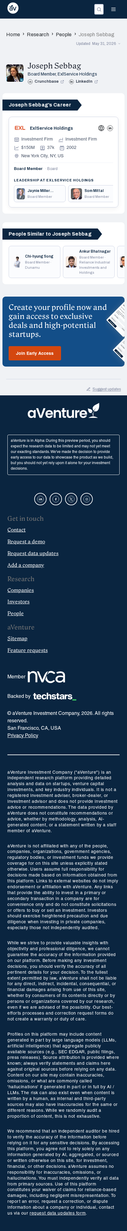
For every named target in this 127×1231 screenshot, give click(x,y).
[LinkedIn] (110, 128)
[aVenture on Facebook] (56, 499)
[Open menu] (113, 9)
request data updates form (58, 1213)
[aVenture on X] (71, 499)
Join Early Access (35, 354)
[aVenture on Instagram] (86, 499)
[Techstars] (54, 697)
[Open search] (99, 9)
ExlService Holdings (77, 74)
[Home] (12, 9)
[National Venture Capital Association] (46, 677)
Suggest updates (106, 389)
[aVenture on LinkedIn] (40, 499)
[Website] (101, 128)
